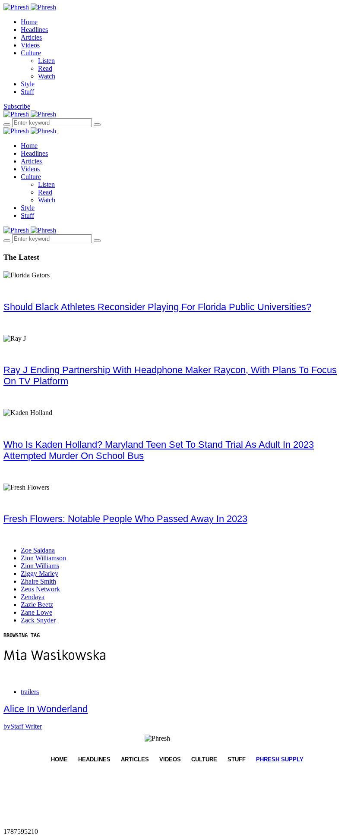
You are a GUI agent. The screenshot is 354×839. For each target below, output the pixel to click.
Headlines (34, 29)
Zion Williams (40, 565)
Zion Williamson (43, 558)
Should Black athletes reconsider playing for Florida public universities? (157, 307)
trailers (30, 691)
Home (29, 21)
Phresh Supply (279, 759)
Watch (46, 76)
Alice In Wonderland (45, 709)
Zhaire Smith (38, 581)
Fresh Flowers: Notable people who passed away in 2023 (125, 518)
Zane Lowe (36, 612)
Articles (31, 37)
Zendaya (32, 596)
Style (28, 84)
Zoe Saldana (38, 550)
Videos (30, 45)
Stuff (27, 91)
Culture (31, 53)
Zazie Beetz (37, 604)
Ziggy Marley (39, 573)
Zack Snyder (38, 620)
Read (45, 68)
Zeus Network (40, 589)
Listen (46, 60)
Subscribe (16, 106)
